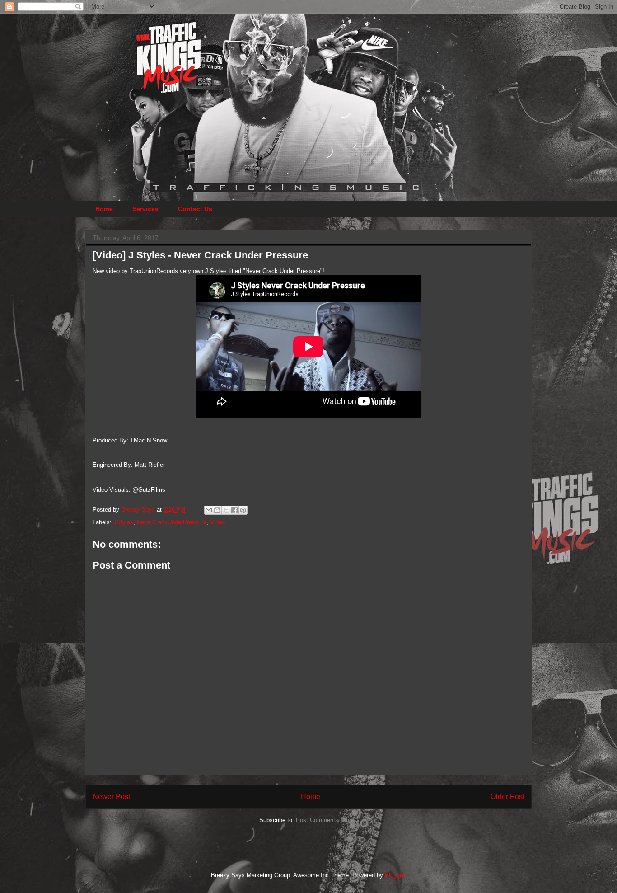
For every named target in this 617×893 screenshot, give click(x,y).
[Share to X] (225, 510)
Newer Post (111, 796)
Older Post (507, 796)
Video (217, 522)
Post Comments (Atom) (327, 820)
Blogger (394, 875)
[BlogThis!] (217, 510)
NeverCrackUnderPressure (171, 522)
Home (104, 208)
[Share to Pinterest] (243, 510)
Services (145, 208)
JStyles (123, 522)
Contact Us (195, 208)
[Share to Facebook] (234, 510)
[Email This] (208, 510)
